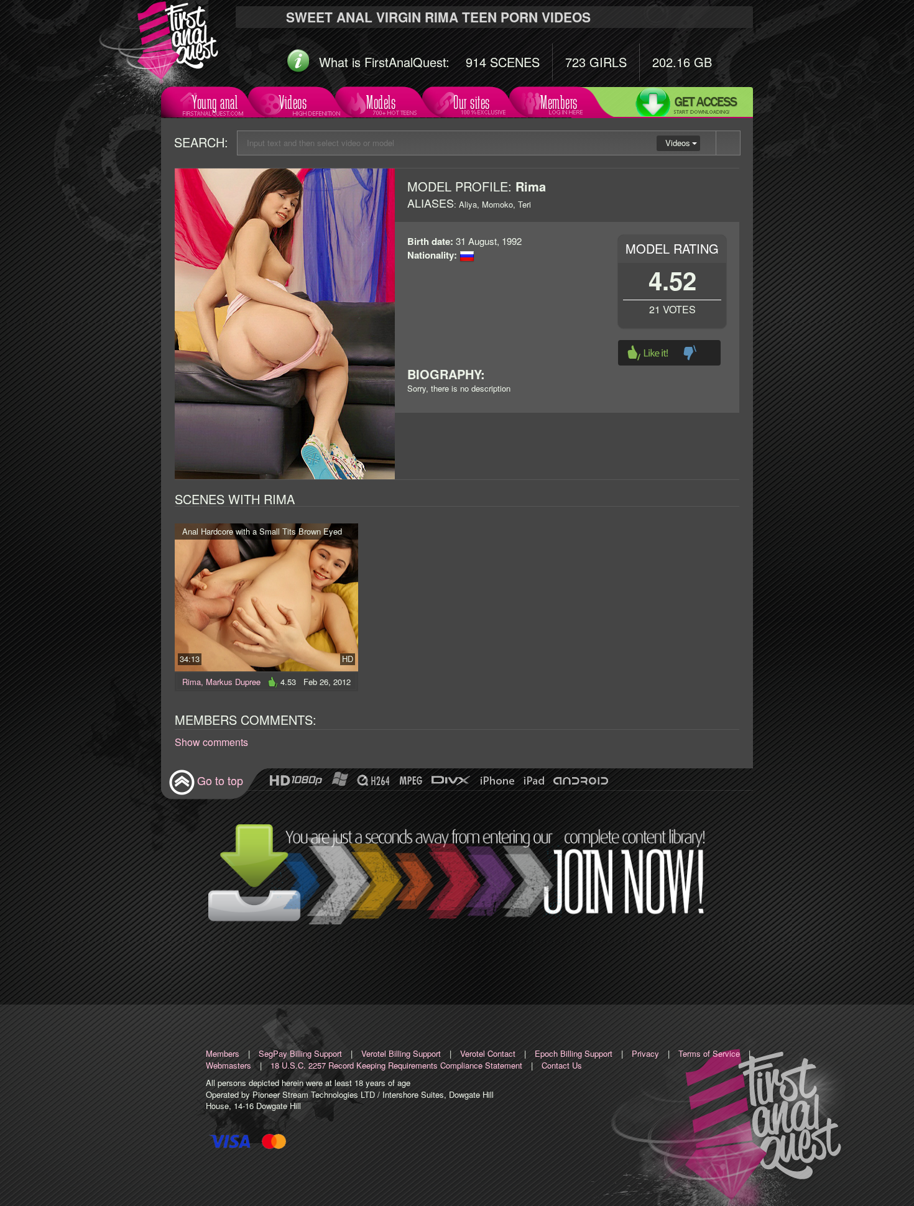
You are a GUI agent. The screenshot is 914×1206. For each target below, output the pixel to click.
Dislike (689, 352)
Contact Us (562, 1065)
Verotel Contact (487, 1053)
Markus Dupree (233, 682)
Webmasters (228, 1065)
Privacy (645, 1053)
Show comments (211, 742)
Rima (191, 682)
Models (380, 102)
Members (559, 102)
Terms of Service (709, 1053)
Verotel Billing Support (401, 1053)
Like (647, 352)
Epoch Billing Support (573, 1053)
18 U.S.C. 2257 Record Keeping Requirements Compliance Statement (396, 1065)
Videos (293, 102)
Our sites (471, 102)
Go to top (220, 780)
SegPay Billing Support (300, 1053)
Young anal (215, 102)
